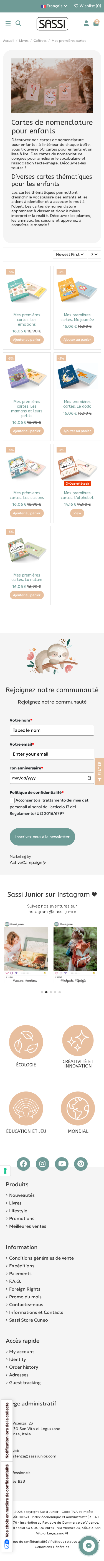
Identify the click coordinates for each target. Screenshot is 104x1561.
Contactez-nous (26, 1304)
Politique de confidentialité (25, 1541)
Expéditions (21, 1265)
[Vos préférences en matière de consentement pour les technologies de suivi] (5, 1170)
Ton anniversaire (26, 768)
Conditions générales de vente (41, 1258)
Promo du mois (25, 1296)
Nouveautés (22, 1195)
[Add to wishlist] (43, 277)
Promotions (21, 1218)
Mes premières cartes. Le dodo (77, 404)
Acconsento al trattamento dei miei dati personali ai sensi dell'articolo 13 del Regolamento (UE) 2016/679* (50, 807)
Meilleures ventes (27, 1226)
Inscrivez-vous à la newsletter (42, 836)
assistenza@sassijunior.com (31, 1456)
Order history (23, 1367)
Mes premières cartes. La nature (26, 577)
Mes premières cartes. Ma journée (77, 317)
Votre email (22, 744)
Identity (17, 1359)
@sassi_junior (62, 911)
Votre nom (21, 720)
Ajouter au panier (26, 339)
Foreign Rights (24, 1289)
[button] (42, 992)
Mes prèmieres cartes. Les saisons (27, 495)
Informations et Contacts (36, 1312)
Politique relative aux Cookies (73, 1541)
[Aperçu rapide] (43, 287)
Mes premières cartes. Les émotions (27, 320)
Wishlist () (90, 5)
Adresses (19, 1374)
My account (21, 1351)
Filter (99, 769)
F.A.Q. (15, 1281)
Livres (15, 1203)
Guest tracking (25, 1382)
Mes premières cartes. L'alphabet (77, 495)
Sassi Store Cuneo (28, 1320)
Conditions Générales (52, 1547)
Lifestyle (18, 1210)
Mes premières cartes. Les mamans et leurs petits (26, 408)
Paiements (20, 1273)
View (77, 513)
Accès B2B (16, 1481)
